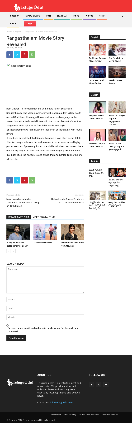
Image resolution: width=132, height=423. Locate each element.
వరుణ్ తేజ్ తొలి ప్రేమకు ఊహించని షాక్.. (96, 173)
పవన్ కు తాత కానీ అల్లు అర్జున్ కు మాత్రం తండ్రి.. (115, 183)
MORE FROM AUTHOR (44, 217)
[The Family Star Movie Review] (117, 50)
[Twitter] (17, 54)
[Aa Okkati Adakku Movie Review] (97, 50)
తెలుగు (30, 23)
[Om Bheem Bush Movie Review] (97, 72)
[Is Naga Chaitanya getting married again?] (18, 232)
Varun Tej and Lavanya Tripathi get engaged (116, 146)
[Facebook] (9, 54)
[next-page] (14, 251)
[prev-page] (8, 251)
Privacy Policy (70, 414)
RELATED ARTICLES (18, 217)
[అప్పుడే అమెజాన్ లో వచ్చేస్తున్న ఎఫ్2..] (117, 195)
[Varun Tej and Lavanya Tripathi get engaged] (117, 135)
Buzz (48, 16)
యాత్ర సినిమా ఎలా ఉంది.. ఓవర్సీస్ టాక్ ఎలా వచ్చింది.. (97, 205)
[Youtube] (105, 384)
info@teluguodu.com (61, 402)
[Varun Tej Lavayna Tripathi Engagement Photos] (117, 107)
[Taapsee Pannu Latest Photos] (97, 107)
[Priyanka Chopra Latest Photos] (97, 135)
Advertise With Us (110, 414)
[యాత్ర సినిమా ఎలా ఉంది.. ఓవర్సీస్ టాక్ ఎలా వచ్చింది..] (97, 195)
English (18, 31)
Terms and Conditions (89, 414)
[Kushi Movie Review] (45, 232)
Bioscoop (14, 16)
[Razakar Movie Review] (117, 72)
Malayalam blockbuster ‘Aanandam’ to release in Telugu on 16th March (23, 202)
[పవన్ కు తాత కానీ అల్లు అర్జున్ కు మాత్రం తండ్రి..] (117, 172)
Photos (89, 16)
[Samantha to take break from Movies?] (72, 232)
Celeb (101, 16)
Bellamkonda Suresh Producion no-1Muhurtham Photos (67, 201)
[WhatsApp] (32, 54)
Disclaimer (56, 414)
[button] (122, 15)
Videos (13, 23)
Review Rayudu (32, 16)
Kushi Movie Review (42, 242)
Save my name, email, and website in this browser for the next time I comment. (44, 330)
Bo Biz (76, 16)
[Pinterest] (24, 54)
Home (9, 31)
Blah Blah (62, 16)
